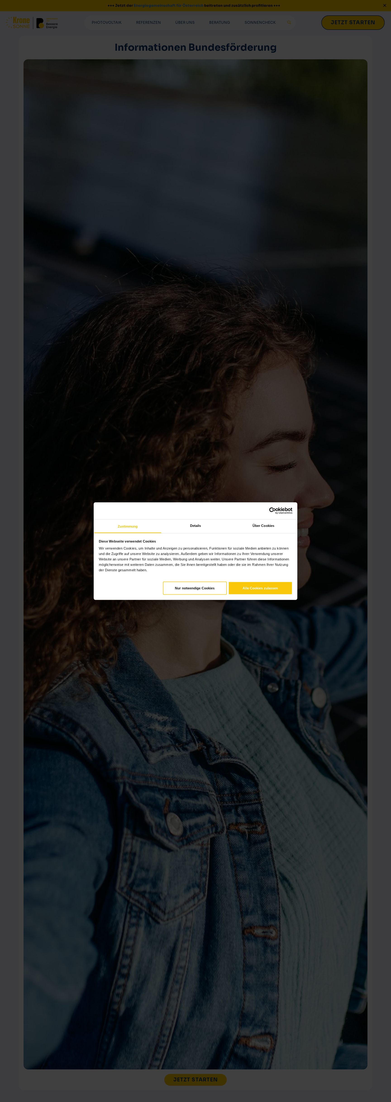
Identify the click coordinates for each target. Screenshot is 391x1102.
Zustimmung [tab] (128, 526)
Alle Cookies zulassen (260, 588)
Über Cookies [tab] (263, 525)
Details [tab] (195, 525)
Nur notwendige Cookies (195, 588)
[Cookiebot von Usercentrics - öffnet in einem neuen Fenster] (272, 510)
